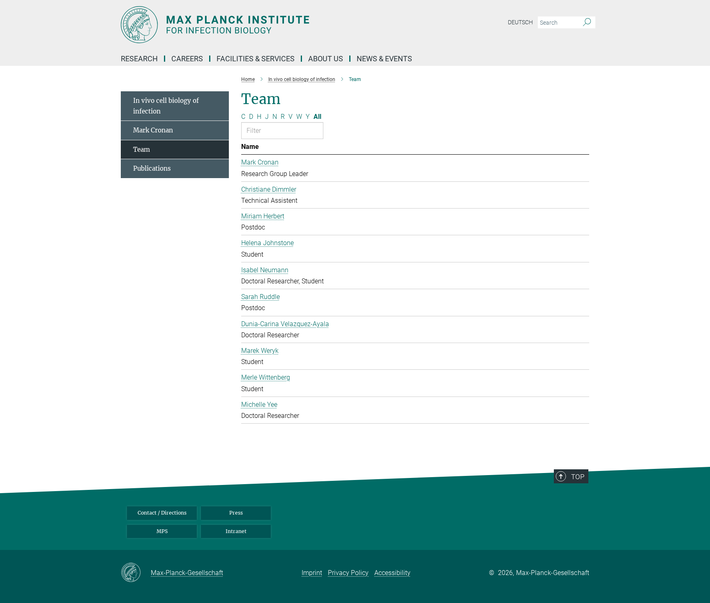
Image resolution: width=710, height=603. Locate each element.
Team (141, 149)
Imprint (312, 573)
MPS (162, 531)
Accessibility (392, 573)
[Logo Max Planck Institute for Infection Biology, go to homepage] (275, 24)
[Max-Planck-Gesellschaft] (136, 573)
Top (577, 477)
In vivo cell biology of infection (166, 106)
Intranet (236, 531)
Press (236, 513)
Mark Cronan (153, 130)
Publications (152, 168)
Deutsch (520, 22)
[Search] (587, 22)
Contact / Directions (162, 513)
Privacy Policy (348, 573)
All (317, 117)
